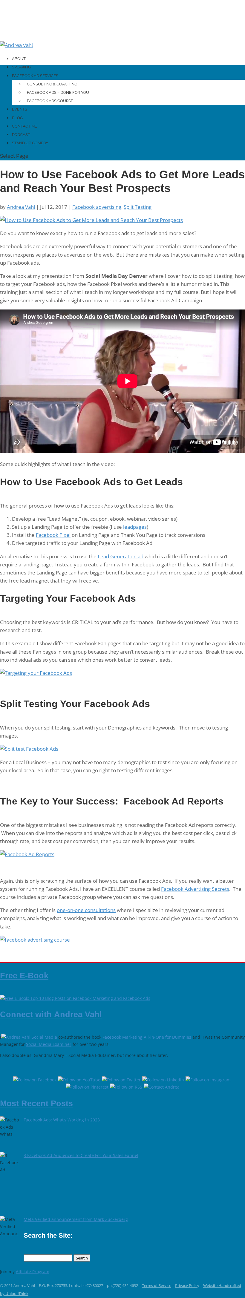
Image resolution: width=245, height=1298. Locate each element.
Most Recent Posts (36, 1103)
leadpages (135, 526)
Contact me (24, 126)
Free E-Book (24, 975)
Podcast (21, 134)
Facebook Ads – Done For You (58, 92)
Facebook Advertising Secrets (195, 888)
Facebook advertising (96, 206)
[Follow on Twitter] (122, 1080)
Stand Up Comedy (30, 143)
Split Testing (137, 206)
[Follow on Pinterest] (88, 1087)
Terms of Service (156, 1285)
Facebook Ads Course (50, 101)
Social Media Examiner (48, 1044)
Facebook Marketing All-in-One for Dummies (146, 1037)
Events (19, 109)
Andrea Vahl (21, 206)
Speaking (21, 67)
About (19, 58)
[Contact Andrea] (162, 1087)
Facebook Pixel (53, 534)
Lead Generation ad (120, 556)
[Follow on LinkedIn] (164, 1080)
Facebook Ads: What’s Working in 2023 (62, 1120)
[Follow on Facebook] (35, 1080)
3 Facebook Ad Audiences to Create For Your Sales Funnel (81, 1155)
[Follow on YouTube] (80, 1080)
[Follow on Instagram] (209, 1080)
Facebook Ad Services (35, 75)
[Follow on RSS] (127, 1087)
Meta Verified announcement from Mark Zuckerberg (76, 1219)
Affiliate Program (32, 1271)
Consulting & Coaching (52, 84)
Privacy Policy (187, 1285)
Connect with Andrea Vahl (51, 1014)
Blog (17, 118)
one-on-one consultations (86, 910)
